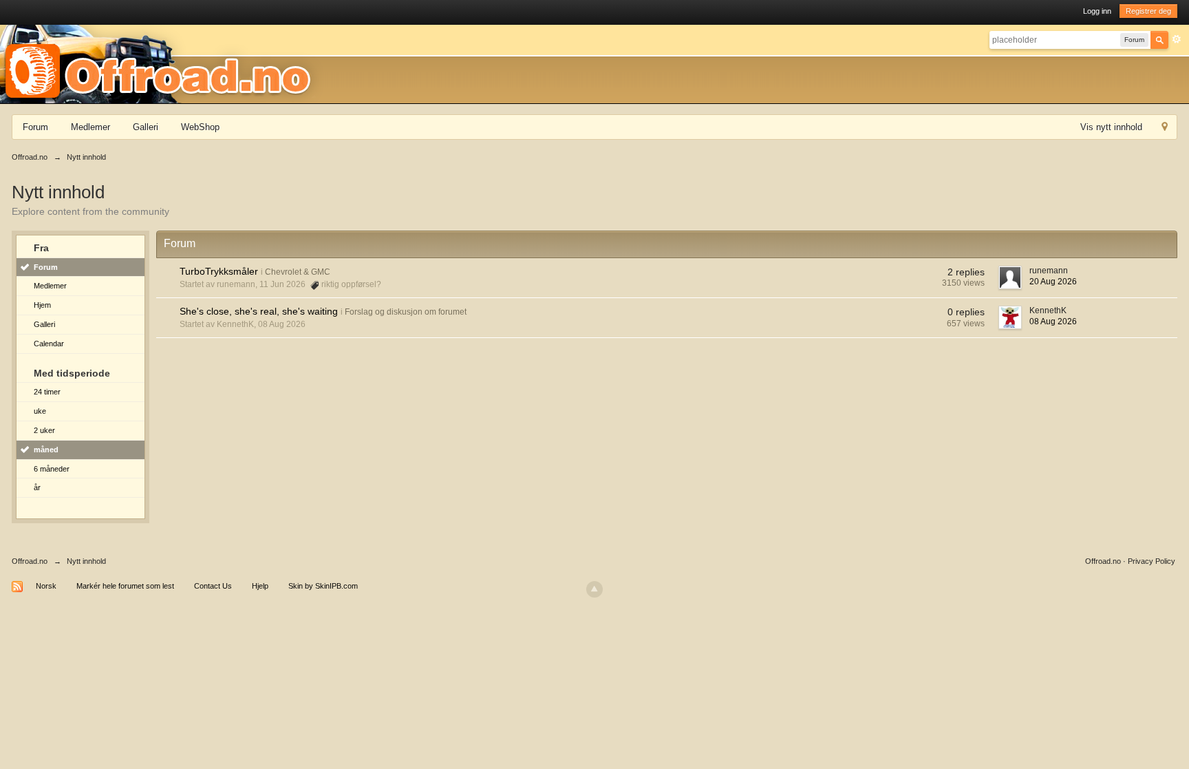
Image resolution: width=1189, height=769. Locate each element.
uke (40, 411)
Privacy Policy (1151, 561)
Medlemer (90, 127)
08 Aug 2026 (1053, 321)
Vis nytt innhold (1111, 127)
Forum (35, 127)
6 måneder (51, 469)
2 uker (44, 430)
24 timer (47, 392)
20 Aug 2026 (1053, 281)
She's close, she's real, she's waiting (259, 311)
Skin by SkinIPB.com (323, 586)
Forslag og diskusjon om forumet (406, 312)
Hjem (42, 305)
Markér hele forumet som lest (125, 586)
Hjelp (260, 586)
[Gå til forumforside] (162, 63)
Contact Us (213, 586)
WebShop (200, 127)
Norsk (46, 586)
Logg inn (1097, 11)
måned (46, 449)
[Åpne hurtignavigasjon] (1165, 128)
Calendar (49, 343)
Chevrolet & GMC (297, 272)
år (37, 487)
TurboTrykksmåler (219, 271)
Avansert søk (1176, 39)
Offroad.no (29, 561)
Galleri (145, 127)
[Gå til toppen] (594, 589)
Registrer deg (1148, 11)
